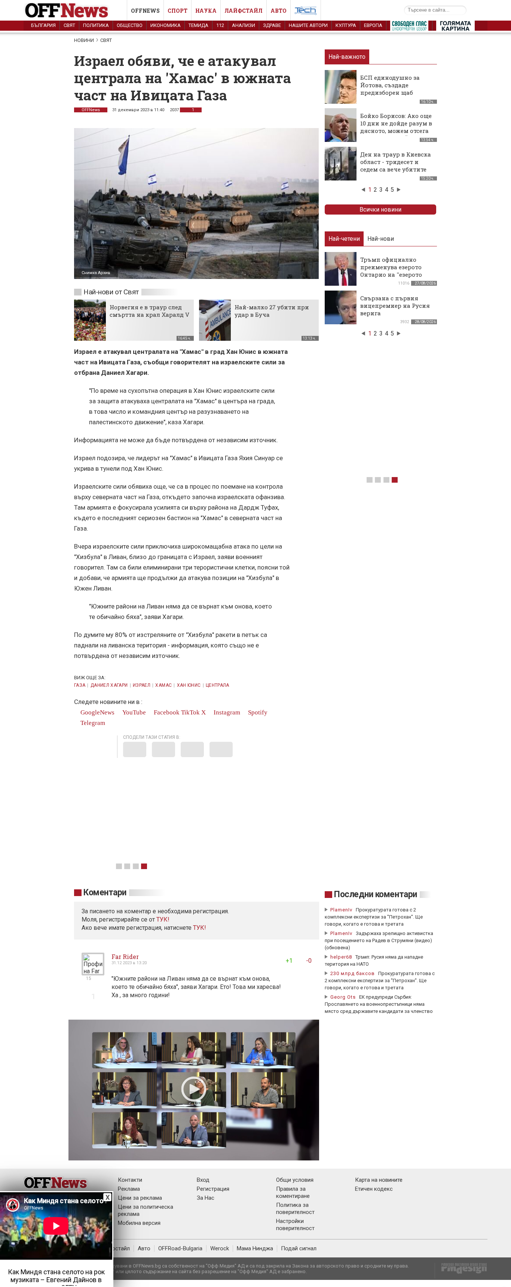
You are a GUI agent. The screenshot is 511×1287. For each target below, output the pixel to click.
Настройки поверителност (295, 1225)
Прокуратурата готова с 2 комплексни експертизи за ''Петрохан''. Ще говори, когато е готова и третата (374, 917)
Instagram (226, 712)
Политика (96, 25)
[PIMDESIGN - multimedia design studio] (461, 1270)
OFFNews (91, 109)
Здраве (272, 25)
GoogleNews (96, 712)
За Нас (205, 1198)
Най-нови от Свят (111, 292)
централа (217, 685)
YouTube (133, 712)
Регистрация (213, 1189)
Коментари (104, 892)
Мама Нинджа (255, 1248)
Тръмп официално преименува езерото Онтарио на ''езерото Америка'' (391, 271)
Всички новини (380, 209)
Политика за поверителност (295, 1208)
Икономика (165, 25)
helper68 (341, 957)
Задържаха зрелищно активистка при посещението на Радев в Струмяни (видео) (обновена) (379, 940)
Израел (141, 685)
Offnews (145, 10)
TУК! (162, 919)
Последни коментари (375, 894)
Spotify (257, 712)
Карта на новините (379, 1180)
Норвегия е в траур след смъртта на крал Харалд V (149, 310)
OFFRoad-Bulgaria (180, 1248)
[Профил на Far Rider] (93, 972)
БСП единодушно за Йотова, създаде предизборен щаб (390, 85)
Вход (203, 1180)
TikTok (190, 712)
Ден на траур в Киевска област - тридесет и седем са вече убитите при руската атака (395, 165)
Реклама (129, 1189)
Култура (346, 25)
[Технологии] (306, 12)
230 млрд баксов (352, 973)
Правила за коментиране (293, 1192)
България (43, 25)
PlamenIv (341, 910)
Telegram (92, 723)
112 (220, 25)
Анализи (243, 25)
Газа (79, 685)
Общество (130, 25)
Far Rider (125, 956)
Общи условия (294, 1180)
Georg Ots (343, 997)
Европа (373, 25)
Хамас (163, 685)
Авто (278, 10)
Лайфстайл (243, 10)
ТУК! (199, 927)
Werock (219, 1248)
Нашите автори (308, 25)
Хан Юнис (189, 685)
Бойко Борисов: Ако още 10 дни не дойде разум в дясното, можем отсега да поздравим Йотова (396, 127)
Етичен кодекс (374, 1189)
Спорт (177, 10)
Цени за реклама (140, 1198)
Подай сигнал (298, 1248)
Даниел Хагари (109, 685)
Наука (206, 10)
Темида (198, 25)
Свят (69, 25)
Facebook (166, 712)
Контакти (130, 1180)
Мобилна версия (139, 1223)
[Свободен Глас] (409, 27)
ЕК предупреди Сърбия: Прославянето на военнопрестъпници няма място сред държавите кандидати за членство (379, 1004)
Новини (84, 40)
